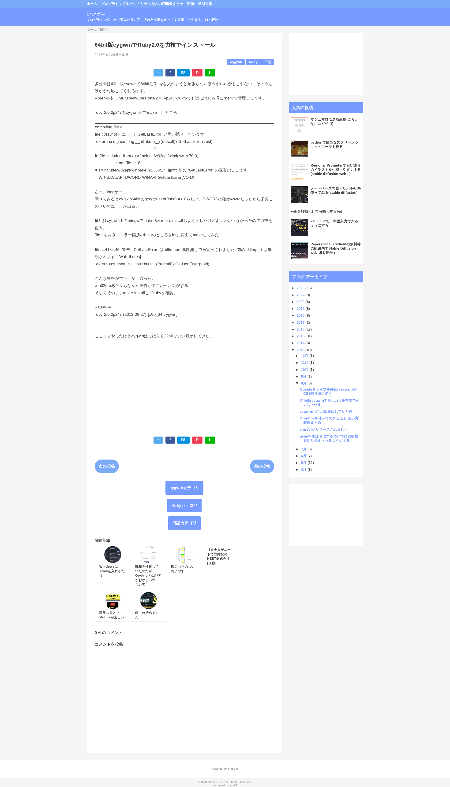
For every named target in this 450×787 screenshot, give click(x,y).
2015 (301, 336)
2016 (301, 329)
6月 (304, 456)
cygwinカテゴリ (184, 488)
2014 (301, 343)
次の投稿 (107, 466)
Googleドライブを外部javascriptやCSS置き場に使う (329, 391)
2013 (301, 350)
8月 (304, 383)
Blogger (233, 768)
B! (183, 73)
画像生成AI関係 (199, 4)
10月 (305, 370)
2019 (301, 309)
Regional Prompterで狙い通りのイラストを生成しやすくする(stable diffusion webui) (336, 169)
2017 (301, 322)
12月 (305, 356)
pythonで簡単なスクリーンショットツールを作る (334, 144)
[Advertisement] (184, 388)
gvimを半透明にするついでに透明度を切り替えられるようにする (329, 438)
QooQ (233, 785)
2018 (301, 315)
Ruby (253, 62)
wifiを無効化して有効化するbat (316, 211)
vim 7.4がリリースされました (324, 429)
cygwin (236, 62)
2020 (301, 302)
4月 (304, 469)
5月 (304, 463)
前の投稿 (262, 466)
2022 (301, 295)
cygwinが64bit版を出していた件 (326, 411)
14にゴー (96, 14)
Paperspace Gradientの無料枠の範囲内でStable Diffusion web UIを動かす (336, 248)
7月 (304, 449)
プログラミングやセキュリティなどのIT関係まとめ (142, 4)
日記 (267, 62)
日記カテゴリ (184, 523)
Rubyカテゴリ (184, 505)
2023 (301, 288)
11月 (305, 363)
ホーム (92, 4)
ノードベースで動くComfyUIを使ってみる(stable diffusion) (336, 190)
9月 (304, 376)
